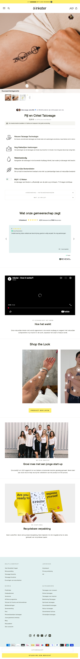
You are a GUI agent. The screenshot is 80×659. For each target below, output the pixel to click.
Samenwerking (9, 608)
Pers (6, 611)
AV (43, 574)
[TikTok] (46, 635)
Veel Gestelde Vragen (11, 568)
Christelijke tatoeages (48, 614)
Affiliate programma (11, 599)
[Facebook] (34, 635)
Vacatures (8, 596)
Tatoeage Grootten (10, 577)
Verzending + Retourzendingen (40, 192)
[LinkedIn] (50, 635)
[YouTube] (42, 635)
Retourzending (9, 571)
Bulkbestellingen (10, 605)
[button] (6, 239)
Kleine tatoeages (47, 593)
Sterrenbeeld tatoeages (49, 605)
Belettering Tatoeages (48, 599)
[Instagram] (30, 635)
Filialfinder (8, 590)
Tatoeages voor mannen (49, 596)
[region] (40, 239)
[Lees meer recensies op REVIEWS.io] (65, 259)
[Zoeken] (9, 8)
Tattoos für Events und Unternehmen (16, 602)
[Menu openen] (4, 8)
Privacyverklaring (47, 571)
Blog (6, 620)
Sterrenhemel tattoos (48, 611)
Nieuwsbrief (8, 623)
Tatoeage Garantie (10, 574)
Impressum (45, 568)
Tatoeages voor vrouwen (49, 590)
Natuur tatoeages (47, 608)
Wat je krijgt (40, 197)
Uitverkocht (38, 650)
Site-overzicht (9, 626)
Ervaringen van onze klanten (13, 580)
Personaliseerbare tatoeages (13, 614)
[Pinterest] (38, 635)
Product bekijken (40, 410)
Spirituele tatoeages (48, 602)
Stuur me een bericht (40, 655)
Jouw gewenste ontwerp (12, 617)
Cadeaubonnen (9, 593)
